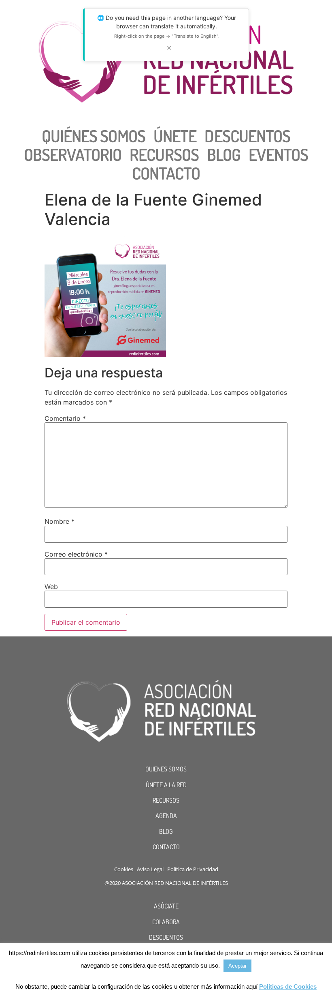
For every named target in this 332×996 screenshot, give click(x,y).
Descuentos (247, 135)
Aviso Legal (150, 869)
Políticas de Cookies (288, 986)
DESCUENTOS (166, 937)
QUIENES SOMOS (166, 769)
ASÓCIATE (166, 906)
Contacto (166, 173)
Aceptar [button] (237, 966)
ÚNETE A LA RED (166, 785)
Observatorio (72, 154)
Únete (175, 135)
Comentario (65, 418)
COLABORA (166, 922)
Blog (223, 154)
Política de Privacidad (192, 869)
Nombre (59, 521)
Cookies (123, 869)
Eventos (278, 154)
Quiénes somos (93, 135)
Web (51, 586)
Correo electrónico (76, 554)
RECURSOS (166, 800)
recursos (164, 154)
